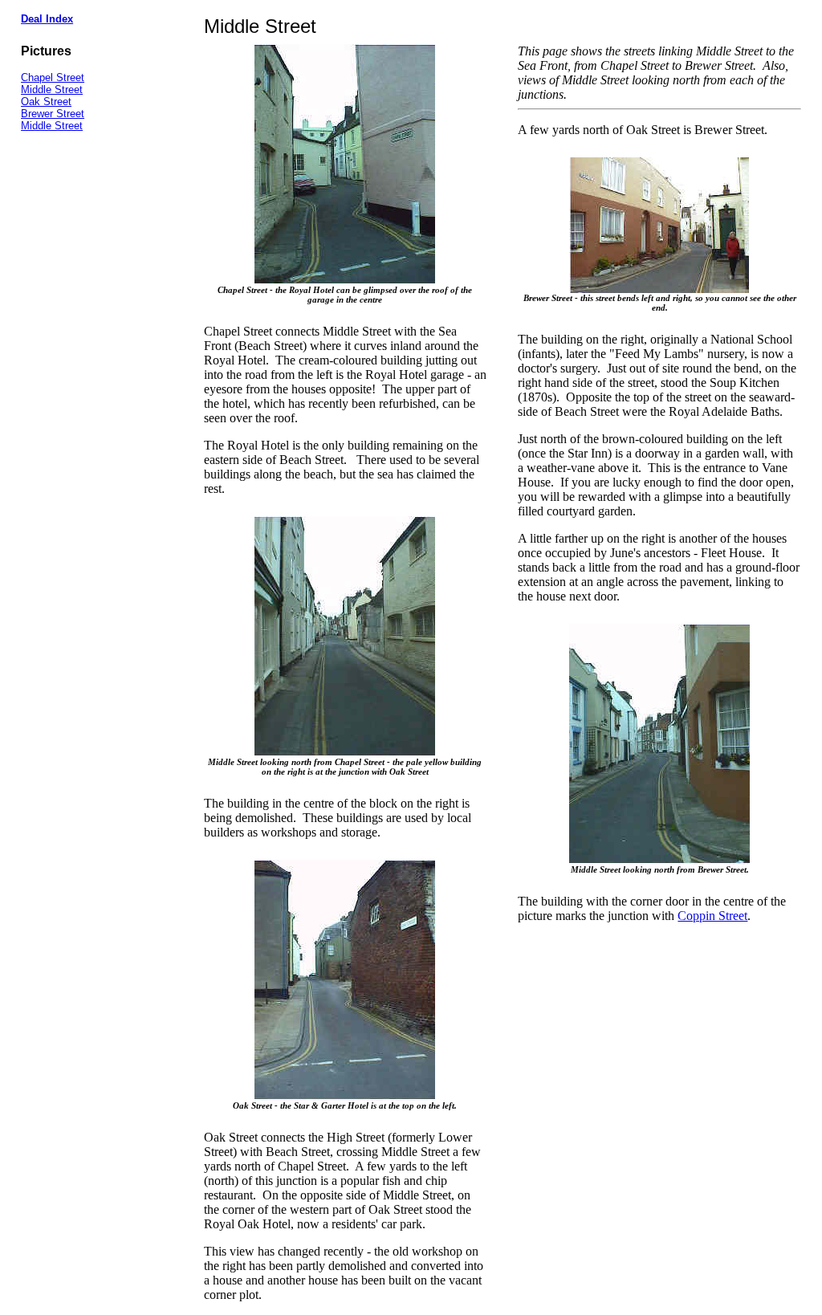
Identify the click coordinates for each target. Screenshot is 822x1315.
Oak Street (46, 102)
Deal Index (47, 19)
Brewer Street (52, 114)
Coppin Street (712, 915)
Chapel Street (52, 77)
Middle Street (52, 89)
